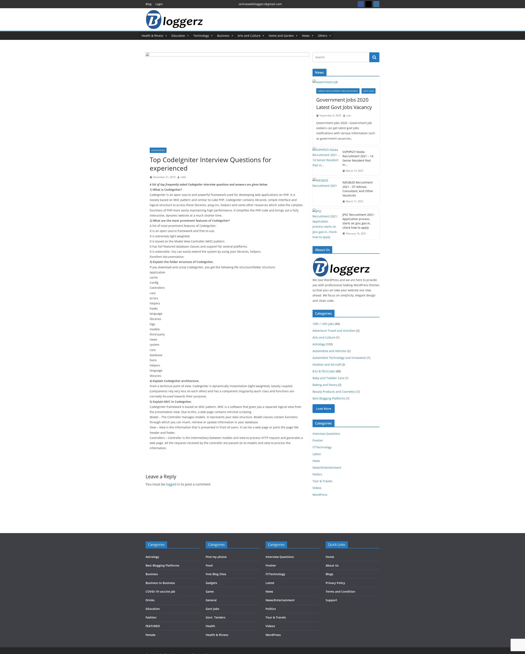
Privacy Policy (335, 583)
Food (209, 565)
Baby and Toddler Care (328, 378)
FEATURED (153, 626)
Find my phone (216, 557)
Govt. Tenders (215, 617)
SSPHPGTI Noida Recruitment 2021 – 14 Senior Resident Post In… (357, 158)
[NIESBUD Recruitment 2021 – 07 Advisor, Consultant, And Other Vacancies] (326, 192)
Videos (317, 488)
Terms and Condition (340, 591)
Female (150, 635)
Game (210, 591)
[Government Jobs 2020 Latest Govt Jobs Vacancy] (346, 82)
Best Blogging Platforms (329, 398)
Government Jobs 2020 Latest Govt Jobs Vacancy (344, 103)
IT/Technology (322, 447)
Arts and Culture (249, 36)
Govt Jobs (368, 90)
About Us (332, 565)
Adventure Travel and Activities (334, 331)
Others (322, 36)
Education (178, 36)
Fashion (151, 617)
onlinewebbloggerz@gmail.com (260, 4)
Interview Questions (326, 434)
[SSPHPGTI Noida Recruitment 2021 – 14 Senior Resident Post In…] (326, 161)
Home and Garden (281, 36)
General (211, 600)
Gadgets (211, 583)
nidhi (183, 177)
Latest (317, 454)
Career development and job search (338, 90)
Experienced (158, 150)
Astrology (319, 344)
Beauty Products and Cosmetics (334, 392)
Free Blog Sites (216, 574)
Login (159, 4)
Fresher (318, 440)
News (306, 36)
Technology (201, 36)
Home (330, 557)
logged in (173, 484)
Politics (317, 474)
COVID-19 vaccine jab (160, 591)
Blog (149, 4)
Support (331, 600)
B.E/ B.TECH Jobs (324, 371)
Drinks (150, 600)
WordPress (320, 495)
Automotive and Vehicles (329, 351)
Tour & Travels (322, 481)
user (348, 115)
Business (223, 36)
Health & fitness (152, 36)
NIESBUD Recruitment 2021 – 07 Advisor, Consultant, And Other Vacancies (357, 188)
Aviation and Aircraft (327, 364)
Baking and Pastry (325, 385)
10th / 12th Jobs (323, 324)
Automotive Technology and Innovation (339, 358)
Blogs (329, 574)
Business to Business (160, 583)
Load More (323, 409)
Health (210, 626)
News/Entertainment (327, 467)
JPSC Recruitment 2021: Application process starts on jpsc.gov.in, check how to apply (358, 221)
